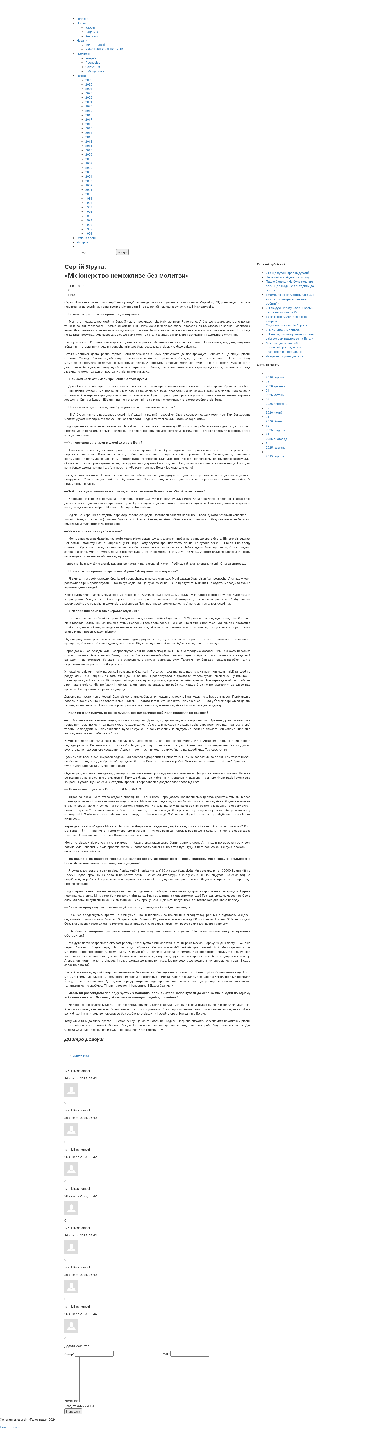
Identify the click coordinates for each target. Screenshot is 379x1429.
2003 (88, 180)
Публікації (84, 53)
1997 (88, 207)
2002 (88, 185)
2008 (88, 159)
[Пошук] (78, 246)
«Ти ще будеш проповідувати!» (288, 272)
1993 (88, 224)
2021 (88, 102)
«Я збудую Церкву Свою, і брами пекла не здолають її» (289, 309)
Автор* (69, 1354)
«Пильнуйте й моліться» (283, 329)
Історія (90, 27)
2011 (88, 145)
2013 (88, 137)
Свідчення (92, 66)
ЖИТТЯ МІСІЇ (95, 45)
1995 (88, 216)
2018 (88, 115)
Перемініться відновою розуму (288, 277)
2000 (88, 194)
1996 (88, 211)
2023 (88, 93)
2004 (88, 176)
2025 (88, 84)
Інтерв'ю (91, 58)
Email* (165, 1354)
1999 (88, 198)
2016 (88, 123)
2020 (88, 106)
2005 (88, 172)
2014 (88, 132)
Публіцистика (94, 71)
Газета (81, 75)
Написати (73, 1411)
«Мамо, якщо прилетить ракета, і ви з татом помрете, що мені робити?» (290, 298)
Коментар (71, 1400)
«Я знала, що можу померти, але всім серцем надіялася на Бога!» (290, 336)
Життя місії (81, 1055)
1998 (88, 202)
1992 (88, 229)
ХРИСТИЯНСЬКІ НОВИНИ (104, 49)
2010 (88, 150)
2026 (88, 80)
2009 (88, 154)
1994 (88, 220)
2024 (88, 88)
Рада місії (92, 31)
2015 (88, 128)
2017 (88, 119)
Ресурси (82, 242)
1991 (88, 233)
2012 (88, 141)
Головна (82, 18)
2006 (88, 167)
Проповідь (92, 62)
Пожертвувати (10, 1427)
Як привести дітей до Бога (284, 356)
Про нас (82, 23)
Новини (82, 40)
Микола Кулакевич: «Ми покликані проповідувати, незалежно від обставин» (284, 347)
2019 (88, 110)
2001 (88, 189)
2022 (88, 97)
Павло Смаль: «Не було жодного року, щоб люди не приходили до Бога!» (290, 285)
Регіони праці (86, 237)
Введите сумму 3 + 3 (79, 1405)
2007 (88, 163)
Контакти (91, 36)
